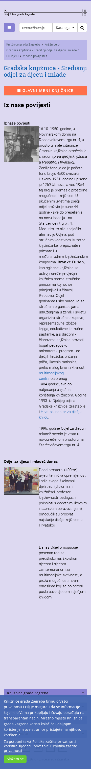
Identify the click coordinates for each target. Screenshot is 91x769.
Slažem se (15, 758)
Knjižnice (50, 44)
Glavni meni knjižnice (47, 90)
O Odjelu (12, 56)
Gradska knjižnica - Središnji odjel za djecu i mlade (41, 50)
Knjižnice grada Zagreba (23, 44)
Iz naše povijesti (33, 56)
